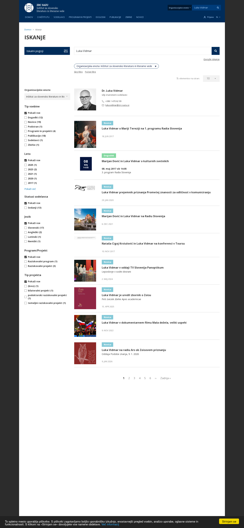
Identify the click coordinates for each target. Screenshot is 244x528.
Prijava (210, 17)
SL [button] (217, 17)
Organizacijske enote (179, 7)
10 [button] (208, 78)
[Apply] (218, 7)
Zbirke (128, 17)
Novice (140, 17)
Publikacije (115, 17)
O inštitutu (43, 17)
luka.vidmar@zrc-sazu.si (117, 105)
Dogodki (100, 17)
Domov (29, 17)
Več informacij (110, 524)
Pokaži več (30, 188)
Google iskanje (211, 59)
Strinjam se (229, 521)
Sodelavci (59, 17)
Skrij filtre (78, 71)
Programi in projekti (80, 17)
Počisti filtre (90, 71)
